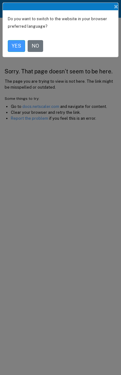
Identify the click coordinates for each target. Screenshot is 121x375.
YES (16, 46)
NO (35, 46)
